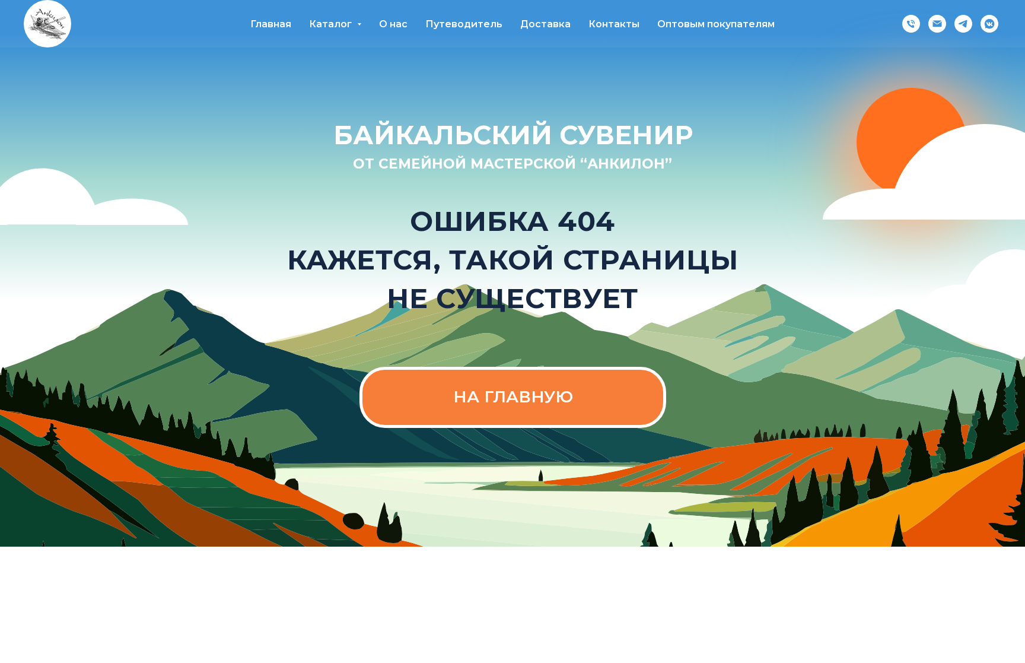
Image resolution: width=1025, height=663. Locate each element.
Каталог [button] (331, 24)
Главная (270, 24)
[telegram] (963, 24)
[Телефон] (911, 24)
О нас (393, 24)
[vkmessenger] (989, 24)
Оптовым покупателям (716, 24)
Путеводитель (463, 24)
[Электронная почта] (937, 24)
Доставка (545, 24)
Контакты (613, 24)
